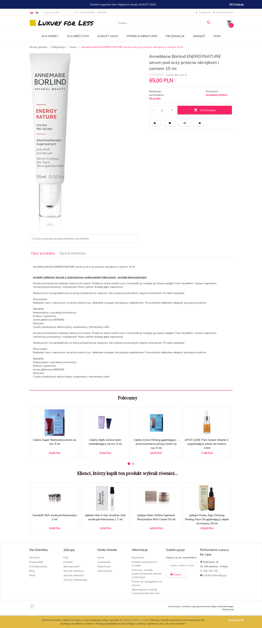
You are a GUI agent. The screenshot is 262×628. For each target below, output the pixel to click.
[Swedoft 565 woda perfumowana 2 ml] (54, 498)
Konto (100, 557)
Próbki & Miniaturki (142, 36)
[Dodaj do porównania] (73, 412)
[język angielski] (36, 12)
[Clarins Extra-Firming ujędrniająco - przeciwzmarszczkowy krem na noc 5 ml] (156, 422)
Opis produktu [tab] (43, 253)
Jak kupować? (71, 566)
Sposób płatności (73, 575)
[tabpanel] (131, 323)
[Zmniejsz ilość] (152, 110)
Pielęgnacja (175, 36)
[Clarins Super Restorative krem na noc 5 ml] (54, 422)
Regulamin (138, 557)
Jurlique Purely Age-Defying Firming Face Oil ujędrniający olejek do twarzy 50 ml (207, 518)
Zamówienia (104, 570)
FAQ (65, 557)
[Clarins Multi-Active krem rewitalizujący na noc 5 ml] (105, 423)
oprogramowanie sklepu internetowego (213, 606)
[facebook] (32, 606)
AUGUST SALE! (107, 36)
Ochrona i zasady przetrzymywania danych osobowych (147, 573)
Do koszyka (207, 110)
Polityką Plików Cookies (136, 620)
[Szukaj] (208, 22)
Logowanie (104, 562)
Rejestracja (104, 566)
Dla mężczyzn (78, 36)
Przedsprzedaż (38, 566)
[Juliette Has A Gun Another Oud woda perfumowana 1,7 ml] (105, 498)
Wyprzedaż (36, 562)
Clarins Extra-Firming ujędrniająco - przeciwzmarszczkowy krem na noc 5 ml (156, 443)
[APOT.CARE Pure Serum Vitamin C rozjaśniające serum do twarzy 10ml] (206, 422)
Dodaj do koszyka (56, 453)
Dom (217, 36)
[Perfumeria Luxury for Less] (62, 22)
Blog (32, 570)
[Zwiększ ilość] (172, 110)
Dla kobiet (50, 36)
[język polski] (31, 12)
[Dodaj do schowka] (64, 412)
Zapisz (177, 574)
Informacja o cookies (179, 606)
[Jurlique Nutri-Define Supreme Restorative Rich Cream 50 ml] (156, 498)
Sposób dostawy (73, 570)
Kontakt (68, 562)
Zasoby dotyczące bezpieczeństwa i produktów (60, 238)
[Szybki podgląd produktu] (56, 412)
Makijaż (199, 36)
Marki (32, 575)
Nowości (34, 557)
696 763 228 (209, 570)
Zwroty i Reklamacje (75, 579)
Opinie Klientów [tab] (72, 253)
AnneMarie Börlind (216, 95)
